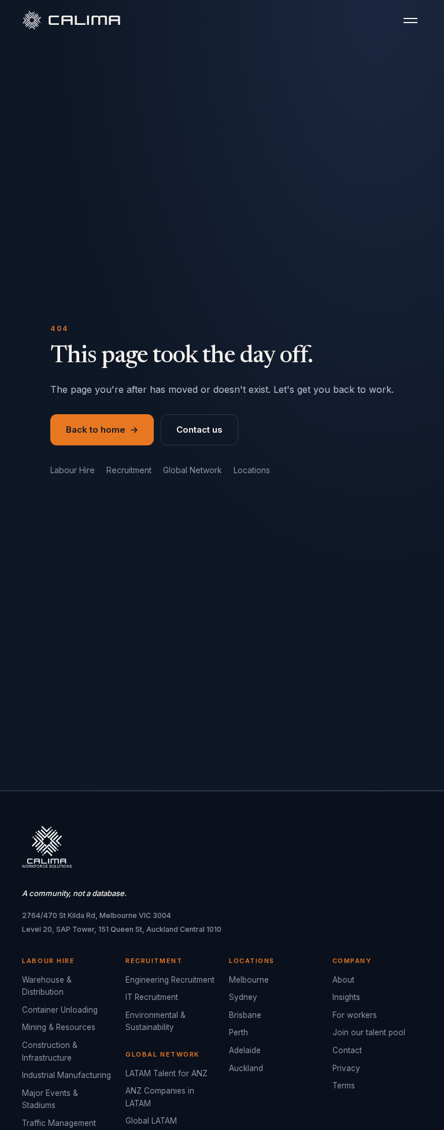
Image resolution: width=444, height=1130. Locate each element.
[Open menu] (410, 20)
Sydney (243, 997)
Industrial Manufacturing (66, 1075)
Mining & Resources (58, 1027)
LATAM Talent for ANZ (166, 1073)
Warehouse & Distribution (47, 986)
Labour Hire (72, 470)
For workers (354, 1015)
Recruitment (128, 470)
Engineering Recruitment (169, 979)
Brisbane (245, 1015)
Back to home (102, 429)
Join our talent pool (368, 1032)
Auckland (246, 1068)
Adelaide (245, 1050)
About (343, 979)
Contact (347, 1050)
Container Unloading (60, 1009)
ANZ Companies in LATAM (159, 1097)
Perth (238, 1032)
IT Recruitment (151, 997)
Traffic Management (59, 1123)
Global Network (192, 470)
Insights (346, 997)
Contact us (199, 429)
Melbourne (249, 979)
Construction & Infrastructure (49, 1051)
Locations (252, 470)
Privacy (346, 1068)
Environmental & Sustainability (155, 1021)
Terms (343, 1085)
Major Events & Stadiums (50, 1099)
